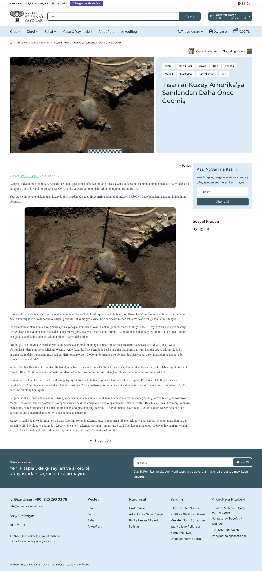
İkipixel (86, 564)
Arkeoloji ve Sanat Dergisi (146, 514)
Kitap (91, 508)
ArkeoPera (95, 526)
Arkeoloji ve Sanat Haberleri (32, 42)
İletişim (134, 526)
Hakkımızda (137, 508)
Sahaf (92, 520)
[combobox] (124, 16)
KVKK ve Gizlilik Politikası (188, 514)
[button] (241, 31)
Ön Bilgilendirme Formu (187, 539)
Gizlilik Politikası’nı (146, 471)
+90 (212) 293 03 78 (51, 499)
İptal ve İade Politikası (185, 526)
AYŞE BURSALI (29, 176)
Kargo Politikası (181, 532)
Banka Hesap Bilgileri (143, 520)
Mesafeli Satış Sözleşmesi (188, 520)
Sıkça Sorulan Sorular (185, 508)
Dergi (91, 514)
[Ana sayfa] (11, 42)
